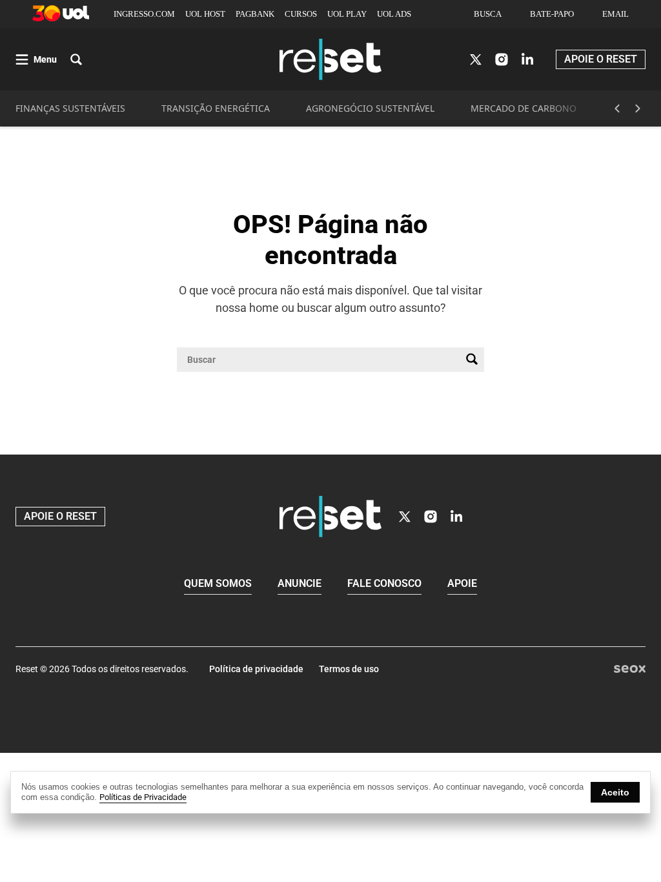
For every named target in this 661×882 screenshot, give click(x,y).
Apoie (462, 583)
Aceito (615, 792)
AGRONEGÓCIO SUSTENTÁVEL (370, 108)
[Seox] (630, 669)
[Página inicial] (330, 516)
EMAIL (615, 14)
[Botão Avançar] (638, 108)
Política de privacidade (256, 669)
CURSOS (301, 14)
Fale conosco (384, 583)
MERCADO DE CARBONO (523, 108)
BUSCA (488, 14)
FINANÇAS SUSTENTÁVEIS (70, 108)
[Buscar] (472, 359)
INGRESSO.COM (144, 14)
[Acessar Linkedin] (527, 59)
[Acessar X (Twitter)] (475, 59)
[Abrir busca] (76, 59)
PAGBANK (255, 14)
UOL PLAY (347, 14)
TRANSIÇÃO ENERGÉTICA (215, 108)
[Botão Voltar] (617, 108)
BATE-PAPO (552, 14)
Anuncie (299, 583)
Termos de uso (349, 669)
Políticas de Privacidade (143, 797)
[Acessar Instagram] (501, 59)
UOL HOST (205, 14)
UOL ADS (394, 14)
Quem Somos (218, 583)
